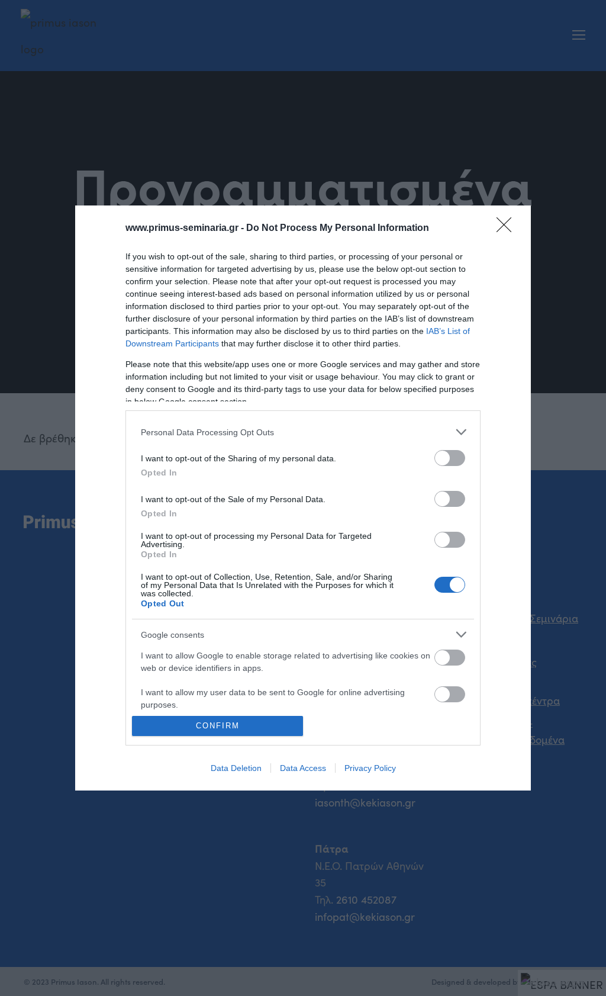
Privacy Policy (370, 768)
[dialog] (303, 498)
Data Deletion (236, 768)
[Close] (508, 228)
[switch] (449, 458)
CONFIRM (218, 725)
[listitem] (303, 432)
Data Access (303, 768)
